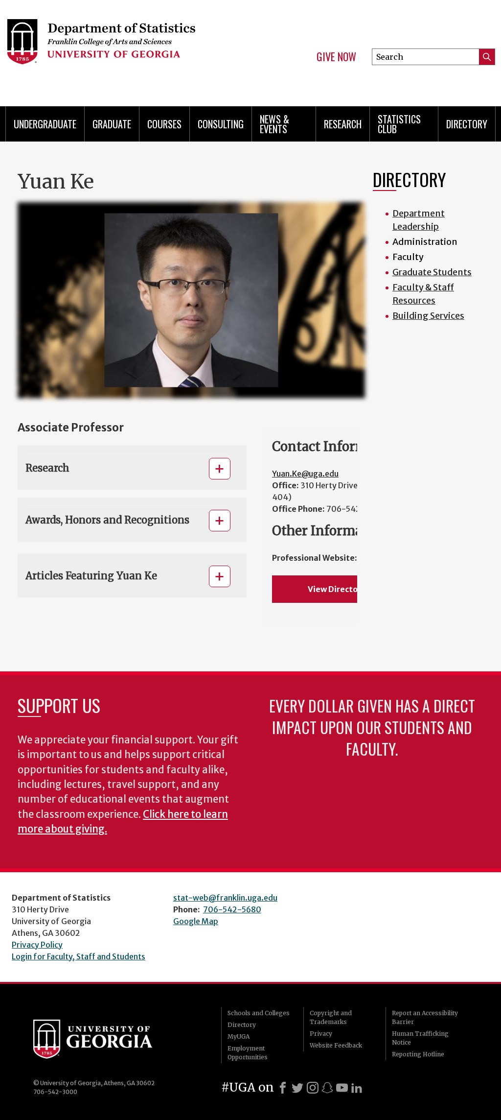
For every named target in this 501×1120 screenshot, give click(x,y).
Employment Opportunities (248, 1053)
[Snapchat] (327, 1088)
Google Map (195, 921)
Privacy (321, 1033)
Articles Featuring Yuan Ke (91, 576)
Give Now (336, 56)
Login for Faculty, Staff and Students (78, 956)
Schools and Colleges (259, 1013)
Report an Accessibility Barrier (425, 1017)
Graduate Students (432, 272)
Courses (164, 124)
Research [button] (47, 468)
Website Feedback (336, 1045)
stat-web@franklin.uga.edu (225, 898)
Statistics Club (399, 124)
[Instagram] (313, 1088)
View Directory (336, 589)
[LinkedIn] (357, 1088)
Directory (466, 124)
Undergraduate (45, 124)
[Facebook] (283, 1088)
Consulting (221, 124)
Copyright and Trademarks (331, 1017)
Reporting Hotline (418, 1054)
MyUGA (239, 1036)
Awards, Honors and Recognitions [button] (107, 520)
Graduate (111, 124)
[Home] (116, 49)
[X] (297, 1088)
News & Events (274, 124)
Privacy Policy (37, 945)
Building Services (428, 315)
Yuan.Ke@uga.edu (305, 473)
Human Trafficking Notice (420, 1038)
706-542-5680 (232, 909)
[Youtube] (342, 1088)
